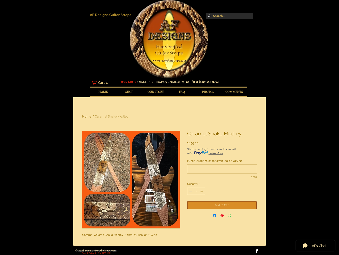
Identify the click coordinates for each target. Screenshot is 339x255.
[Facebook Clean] (257, 251)
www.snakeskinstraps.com (100, 250)
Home (86, 116)
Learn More (216, 153)
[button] (102, 82)
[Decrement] (190, 191)
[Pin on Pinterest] (222, 215)
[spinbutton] (196, 191)
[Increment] (202, 191)
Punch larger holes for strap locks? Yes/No (215, 160)
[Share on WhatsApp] (229, 215)
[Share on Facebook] (214, 215)
